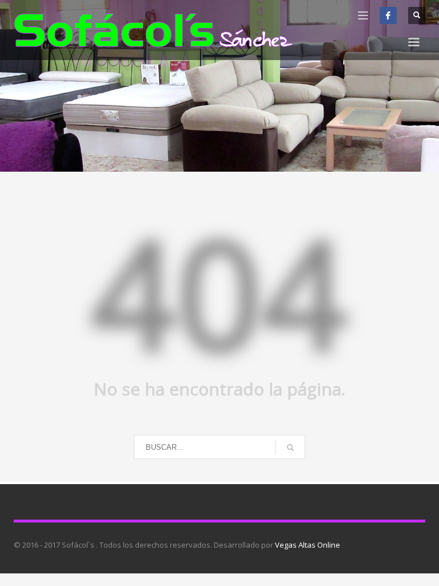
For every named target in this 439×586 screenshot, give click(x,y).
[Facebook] (388, 15)
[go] (290, 447)
